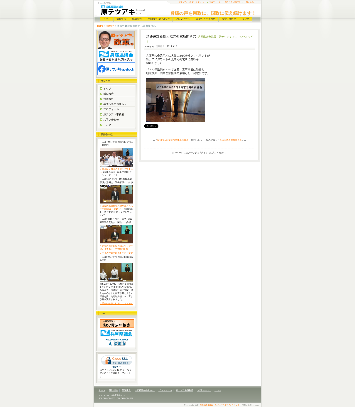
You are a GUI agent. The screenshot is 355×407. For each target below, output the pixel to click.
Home (100, 26)
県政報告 (137, 18)
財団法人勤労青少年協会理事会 (172, 140)
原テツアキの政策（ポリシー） (192, 2)
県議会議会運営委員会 (230, 140)
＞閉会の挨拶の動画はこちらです (116, 303)
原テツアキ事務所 (232, 2)
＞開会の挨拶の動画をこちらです (116, 253)
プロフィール (214, 2)
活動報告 (121, 18)
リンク (245, 18)
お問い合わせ (250, 2)
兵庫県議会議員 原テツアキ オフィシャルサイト (220, 405)
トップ (106, 18)
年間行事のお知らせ (159, 18)
